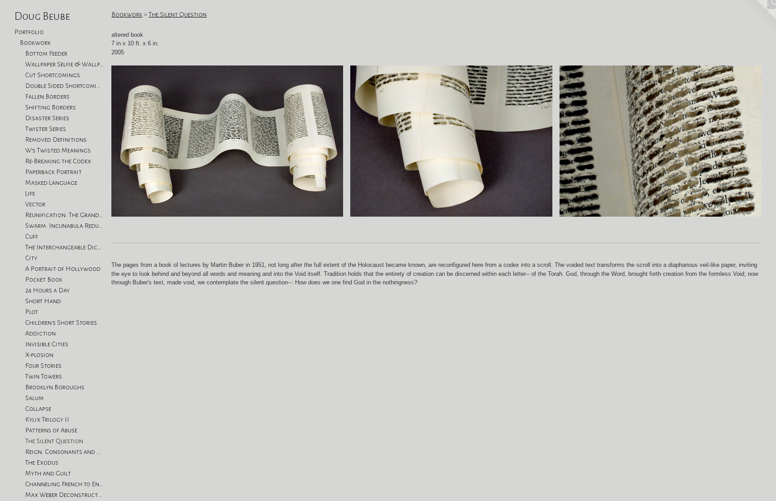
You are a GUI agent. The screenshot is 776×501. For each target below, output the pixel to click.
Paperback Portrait (53, 171)
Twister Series (45, 128)
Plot (31, 311)
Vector (35, 204)
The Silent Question (54, 440)
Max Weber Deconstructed (64, 494)
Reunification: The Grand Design (64, 214)
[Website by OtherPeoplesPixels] (758, 18)
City (31, 257)
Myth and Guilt (48, 473)
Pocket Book (43, 279)
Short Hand (43, 301)
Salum (34, 397)
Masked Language (51, 182)
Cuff (31, 236)
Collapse (38, 408)
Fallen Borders (47, 96)
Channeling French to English (64, 484)
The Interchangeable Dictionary (64, 247)
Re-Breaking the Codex (58, 161)
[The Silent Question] (227, 141)
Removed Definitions (56, 139)
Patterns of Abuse (51, 430)
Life (30, 193)
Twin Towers (43, 376)
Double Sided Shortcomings (64, 85)
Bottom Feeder (46, 53)
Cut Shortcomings (52, 74)
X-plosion (39, 354)
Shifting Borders (50, 107)
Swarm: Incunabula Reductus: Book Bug (64, 225)
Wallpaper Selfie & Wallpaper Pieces (64, 64)
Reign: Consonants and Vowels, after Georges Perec (64, 451)
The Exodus (41, 462)
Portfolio (29, 31)
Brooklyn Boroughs (54, 387)
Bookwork (35, 42)
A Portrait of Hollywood (63, 268)
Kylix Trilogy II (47, 419)
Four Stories (43, 365)
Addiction (40, 333)
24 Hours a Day (47, 290)
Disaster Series (47, 118)
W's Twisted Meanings (58, 150)
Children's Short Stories (61, 322)
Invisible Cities (46, 344)
